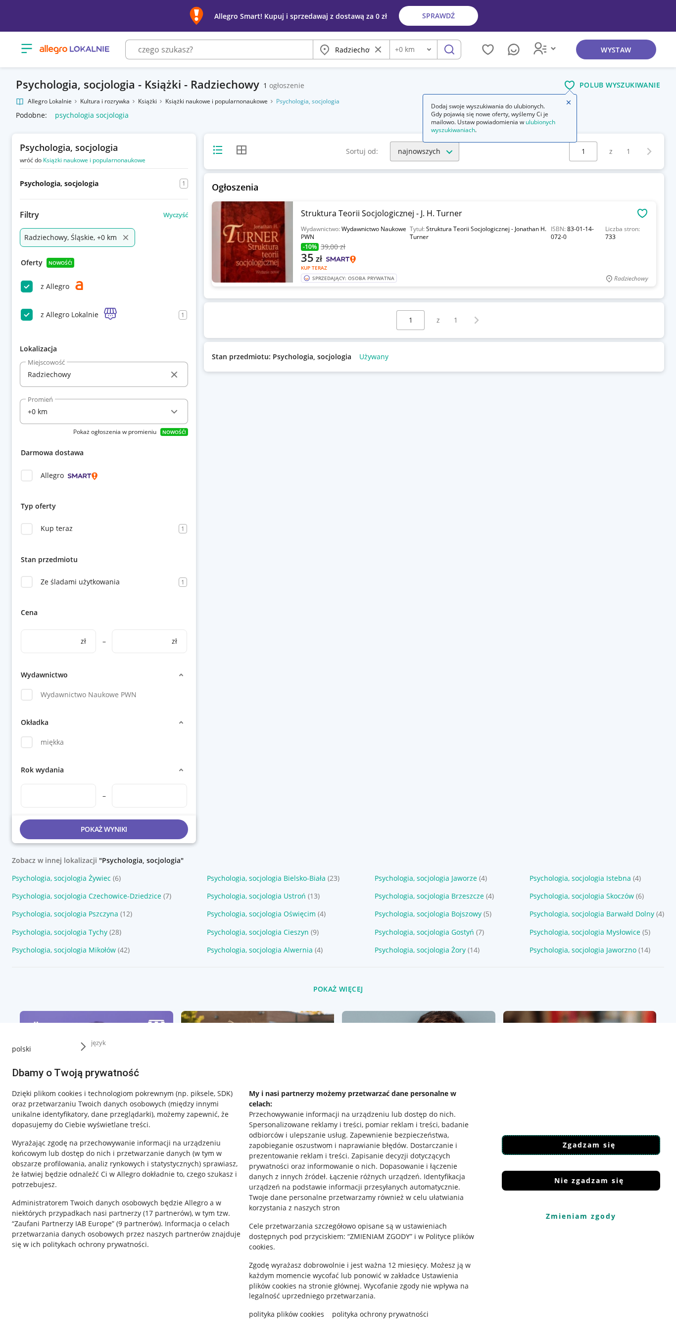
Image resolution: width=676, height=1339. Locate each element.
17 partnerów (167, 1212)
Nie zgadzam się (589, 1180)
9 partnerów (138, 1223)
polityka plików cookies (286, 1314)
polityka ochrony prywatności (380, 1314)
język (98, 1043)
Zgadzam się (589, 1144)
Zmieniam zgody (581, 1216)
